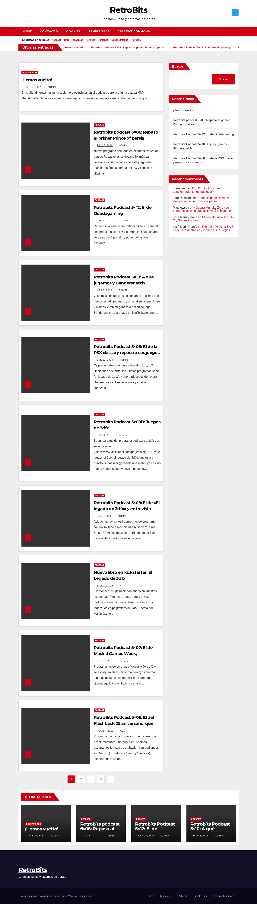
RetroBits (128, 10)
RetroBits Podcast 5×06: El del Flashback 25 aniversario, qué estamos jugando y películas (124, 723)
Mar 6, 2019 (104, 290)
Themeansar (84, 896)
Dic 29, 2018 (105, 435)
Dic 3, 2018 (104, 516)
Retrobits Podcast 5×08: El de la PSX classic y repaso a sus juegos (203, 228)
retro (66, 40)
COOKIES (73, 31)
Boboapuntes (30, 72)
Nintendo (103, 40)
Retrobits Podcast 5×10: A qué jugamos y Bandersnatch (210, 831)
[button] (237, 31)
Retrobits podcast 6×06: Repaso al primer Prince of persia (201, 199)
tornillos (91, 40)
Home (27, 31)
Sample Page (98, 31)
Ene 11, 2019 (105, 360)
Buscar (177, 66)
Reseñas (99, 125)
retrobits (136, 40)
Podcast (56, 40)
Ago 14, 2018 (105, 731)
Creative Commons (134, 31)
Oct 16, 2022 (32, 87)
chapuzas (78, 40)
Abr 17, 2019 (105, 220)
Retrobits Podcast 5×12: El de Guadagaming (203, 134)
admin (51, 87)
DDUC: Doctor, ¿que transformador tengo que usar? (196, 190)
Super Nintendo (120, 40)
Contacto (49, 31)
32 (100, 779)
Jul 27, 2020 (105, 145)
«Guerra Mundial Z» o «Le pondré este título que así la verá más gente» (203, 209)
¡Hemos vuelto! (36, 79)
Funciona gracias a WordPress (35, 896)
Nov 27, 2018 (105, 585)
